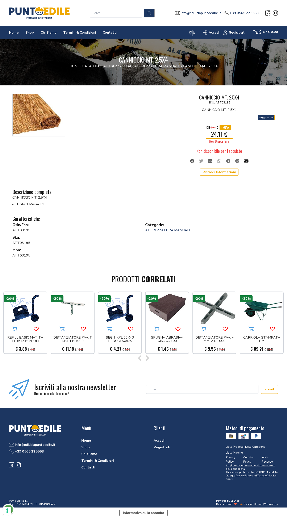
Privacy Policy (243, 475)
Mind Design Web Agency (263, 504)
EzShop (235, 500)
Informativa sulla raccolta (143, 513)
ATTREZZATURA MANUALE (168, 230)
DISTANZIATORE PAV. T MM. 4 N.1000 (72, 339)
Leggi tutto (266, 117)
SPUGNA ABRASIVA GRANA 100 (167, 339)
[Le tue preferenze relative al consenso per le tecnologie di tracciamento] (7, 511)
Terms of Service (266, 475)
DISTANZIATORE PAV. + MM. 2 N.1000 (214, 339)
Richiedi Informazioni (219, 172)
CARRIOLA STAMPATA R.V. (261, 339)
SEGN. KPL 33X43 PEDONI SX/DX (120, 339)
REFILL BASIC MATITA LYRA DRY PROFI (25, 339)
